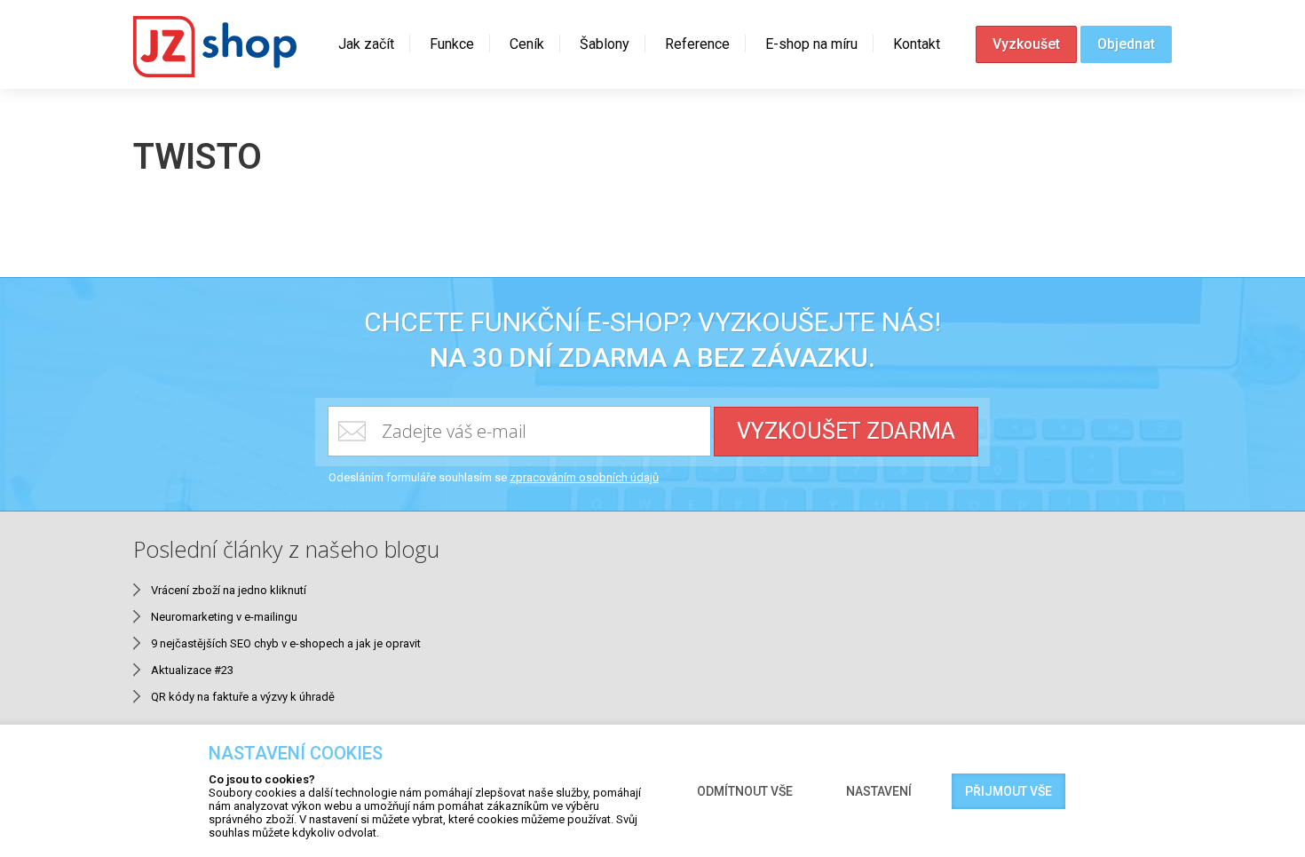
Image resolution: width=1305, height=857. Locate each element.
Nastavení (879, 791)
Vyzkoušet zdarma (846, 431)
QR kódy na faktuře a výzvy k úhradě (243, 696)
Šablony (604, 44)
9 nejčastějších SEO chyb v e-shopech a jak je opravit (286, 643)
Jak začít (366, 44)
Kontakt (916, 44)
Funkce (452, 44)
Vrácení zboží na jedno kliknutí (228, 590)
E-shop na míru (811, 44)
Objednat (1126, 44)
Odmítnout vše (745, 791)
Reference (697, 44)
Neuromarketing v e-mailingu (224, 616)
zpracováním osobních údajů (584, 477)
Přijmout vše (1008, 791)
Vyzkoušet (1026, 44)
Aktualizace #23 (192, 670)
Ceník (527, 44)
